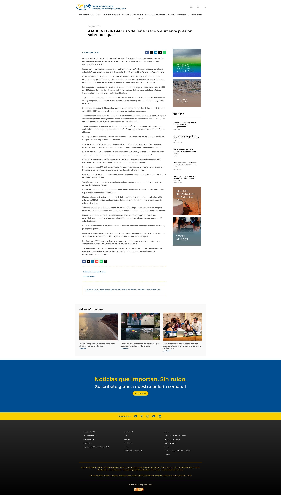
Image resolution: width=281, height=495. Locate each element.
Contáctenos (88, 439)
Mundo (167, 454)
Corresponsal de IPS (90, 52)
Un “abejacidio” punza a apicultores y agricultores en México (184, 151)
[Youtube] (153, 416)
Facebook (128, 443)
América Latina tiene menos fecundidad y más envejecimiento (184, 125)
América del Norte (172, 439)
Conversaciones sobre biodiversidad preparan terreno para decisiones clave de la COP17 (182, 346)
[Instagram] (147, 416)
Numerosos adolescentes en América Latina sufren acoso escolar (184, 165)
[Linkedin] (159, 416)
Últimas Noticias (86, 14)
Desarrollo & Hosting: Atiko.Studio (140, 485)
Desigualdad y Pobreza (155, 14)
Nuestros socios (89, 436)
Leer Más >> (177, 129)
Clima (98, 14)
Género (171, 14)
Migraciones (196, 14)
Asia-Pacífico (170, 443)
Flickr (126, 447)
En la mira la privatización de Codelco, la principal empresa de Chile (186, 138)
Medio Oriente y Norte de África (178, 451)
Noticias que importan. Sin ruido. (141, 379)
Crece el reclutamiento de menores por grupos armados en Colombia (140, 345)
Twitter (127, 439)
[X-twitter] (141, 416)
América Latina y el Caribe (175, 436)
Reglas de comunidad (133, 451)
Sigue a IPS (128, 432)
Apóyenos (87, 443)
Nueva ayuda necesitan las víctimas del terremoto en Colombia (184, 178)
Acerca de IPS (89, 432)
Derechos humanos (111, 14)
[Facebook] (135, 416)
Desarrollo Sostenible (132, 14)
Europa (167, 447)
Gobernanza (182, 14)
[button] (204, 6)
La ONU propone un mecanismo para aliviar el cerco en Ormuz (97, 345)
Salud (140, 19)
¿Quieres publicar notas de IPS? (96, 447)
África (167, 432)
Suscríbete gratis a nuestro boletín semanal (140, 386)
